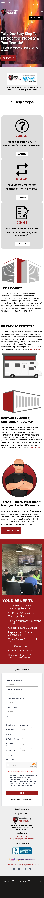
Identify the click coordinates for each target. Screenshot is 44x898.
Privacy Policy (15, 800)
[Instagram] (6, 2)
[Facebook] (2, 2)
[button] (42, 12)
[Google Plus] (9, 2)
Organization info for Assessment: (19, 725)
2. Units (9, 734)
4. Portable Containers (10, 744)
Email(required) (12, 707)
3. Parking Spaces (12, 739)
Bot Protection (11, 759)
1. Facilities (10, 729)
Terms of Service (27, 800)
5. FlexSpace (10, 750)
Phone (9, 716)
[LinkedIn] (4, 2)
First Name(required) (14, 681)
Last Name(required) (14, 690)
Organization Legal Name (15, 698)
